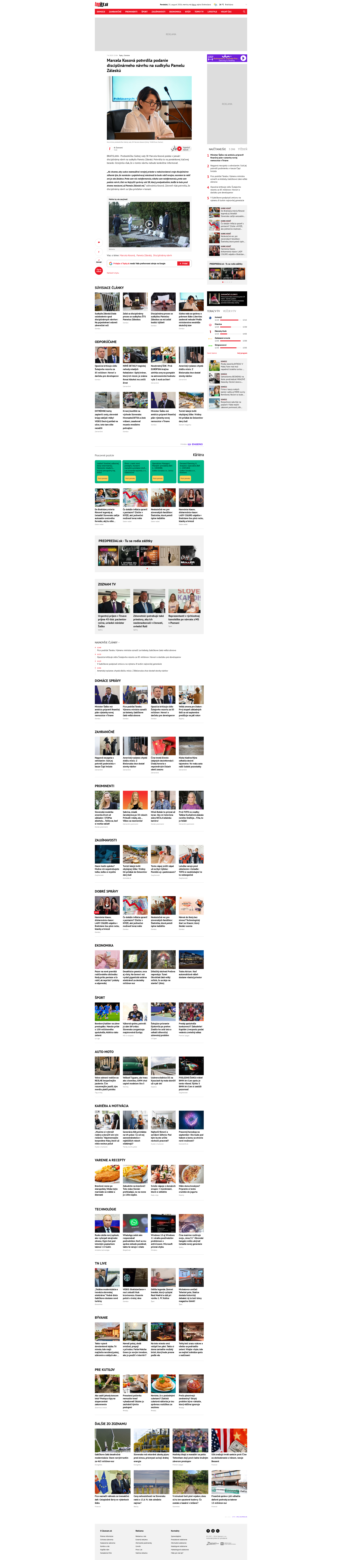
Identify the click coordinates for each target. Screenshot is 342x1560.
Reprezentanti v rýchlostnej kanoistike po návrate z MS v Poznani (184, 619)
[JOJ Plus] (210, 345)
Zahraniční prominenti (130, 824)
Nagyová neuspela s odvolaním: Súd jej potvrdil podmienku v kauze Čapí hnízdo (105, 762)
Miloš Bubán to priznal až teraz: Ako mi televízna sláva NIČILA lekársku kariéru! (163, 816)
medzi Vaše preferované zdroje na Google (139, 263)
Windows (154, 1250)
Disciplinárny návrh (162, 255)
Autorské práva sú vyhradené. (217, 1538)
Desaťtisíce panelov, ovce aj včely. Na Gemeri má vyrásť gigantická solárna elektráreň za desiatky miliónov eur (135, 977)
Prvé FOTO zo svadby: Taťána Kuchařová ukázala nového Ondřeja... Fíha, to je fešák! (191, 816)
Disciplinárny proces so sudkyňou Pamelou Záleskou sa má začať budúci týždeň (162, 318)
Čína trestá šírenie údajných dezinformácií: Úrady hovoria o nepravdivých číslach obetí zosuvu (162, 763)
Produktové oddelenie (179, 1539)
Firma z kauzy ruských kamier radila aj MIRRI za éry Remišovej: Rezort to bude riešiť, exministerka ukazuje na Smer (233, 392)
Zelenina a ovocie (101, 1408)
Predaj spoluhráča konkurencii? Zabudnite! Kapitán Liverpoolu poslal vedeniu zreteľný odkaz (191, 1028)
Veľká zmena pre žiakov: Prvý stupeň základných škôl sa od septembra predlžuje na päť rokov (190, 711)
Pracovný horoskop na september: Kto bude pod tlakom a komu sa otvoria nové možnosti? (191, 1136)
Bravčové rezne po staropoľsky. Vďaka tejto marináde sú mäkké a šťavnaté (106, 1190)
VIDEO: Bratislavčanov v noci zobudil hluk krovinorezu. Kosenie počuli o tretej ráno (134, 1294)
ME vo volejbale (128, 1036)
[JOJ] (210, 325)
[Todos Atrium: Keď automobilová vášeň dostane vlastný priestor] (191, 959)
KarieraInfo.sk (183, 1144)
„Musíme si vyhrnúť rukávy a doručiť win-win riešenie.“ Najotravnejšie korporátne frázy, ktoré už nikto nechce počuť (107, 1137)
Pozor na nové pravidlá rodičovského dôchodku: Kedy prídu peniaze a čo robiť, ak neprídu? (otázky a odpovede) (107, 977)
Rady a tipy (154, 1195)
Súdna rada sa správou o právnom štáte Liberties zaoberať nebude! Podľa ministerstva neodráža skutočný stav (190, 319)
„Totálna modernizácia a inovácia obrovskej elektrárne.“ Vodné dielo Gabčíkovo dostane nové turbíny (106, 1295)
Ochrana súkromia (106, 1539)
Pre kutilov (105, 1369)
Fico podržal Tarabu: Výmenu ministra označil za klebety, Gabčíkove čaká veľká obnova (136, 650)
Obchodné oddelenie (178, 1543)
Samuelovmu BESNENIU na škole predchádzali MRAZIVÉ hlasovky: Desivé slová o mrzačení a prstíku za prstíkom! (233, 379)
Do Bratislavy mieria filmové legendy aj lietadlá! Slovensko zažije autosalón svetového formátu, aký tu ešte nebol (107, 515)
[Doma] (210, 339)
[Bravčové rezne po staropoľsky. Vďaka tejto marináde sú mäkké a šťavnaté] (107, 1174)
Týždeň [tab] (242, 149)
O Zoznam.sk (106, 1530)
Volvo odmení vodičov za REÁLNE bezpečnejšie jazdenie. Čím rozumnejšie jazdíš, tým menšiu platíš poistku (106, 1083)
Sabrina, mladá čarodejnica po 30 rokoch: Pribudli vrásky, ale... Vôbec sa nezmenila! (135, 816)
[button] (179, 148)
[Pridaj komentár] (99, 243)
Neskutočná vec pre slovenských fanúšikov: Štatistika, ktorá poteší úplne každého (162, 514)
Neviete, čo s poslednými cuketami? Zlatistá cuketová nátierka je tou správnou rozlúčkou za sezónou (163, 1401)
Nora (194, 4)
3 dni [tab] (232, 149)
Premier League (184, 1036)
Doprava (154, 1087)
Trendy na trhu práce (130, 1147)
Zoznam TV (107, 584)
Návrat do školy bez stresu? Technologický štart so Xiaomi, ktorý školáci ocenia (189, 922)
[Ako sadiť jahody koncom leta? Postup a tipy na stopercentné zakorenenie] (107, 1383)
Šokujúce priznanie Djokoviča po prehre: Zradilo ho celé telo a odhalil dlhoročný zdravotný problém (161, 1029)
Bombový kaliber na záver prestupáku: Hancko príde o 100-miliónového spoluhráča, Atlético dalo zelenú (107, 1029)
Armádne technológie (102, 1250)
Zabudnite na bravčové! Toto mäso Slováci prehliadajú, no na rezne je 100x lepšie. (134, 1190)
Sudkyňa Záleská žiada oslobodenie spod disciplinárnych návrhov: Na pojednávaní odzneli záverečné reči (106, 319)
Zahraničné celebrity (229, 294)
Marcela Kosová (127, 255)
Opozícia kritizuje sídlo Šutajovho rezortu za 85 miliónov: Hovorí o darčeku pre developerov (139, 657)
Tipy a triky (98, 1093)
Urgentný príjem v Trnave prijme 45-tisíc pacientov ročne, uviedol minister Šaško (112, 621)
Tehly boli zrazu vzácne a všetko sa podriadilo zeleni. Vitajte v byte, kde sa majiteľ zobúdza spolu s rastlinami (191, 1349)
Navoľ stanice (212, 353)
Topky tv (199, 11)
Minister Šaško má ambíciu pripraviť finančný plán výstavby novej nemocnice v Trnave (107, 711)
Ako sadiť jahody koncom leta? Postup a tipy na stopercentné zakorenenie (106, 1400)
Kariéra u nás (104, 1546)
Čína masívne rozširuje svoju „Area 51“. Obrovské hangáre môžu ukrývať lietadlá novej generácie (191, 1239)
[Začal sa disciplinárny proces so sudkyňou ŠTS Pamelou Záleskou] (135, 302)
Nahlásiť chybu (113, 273)
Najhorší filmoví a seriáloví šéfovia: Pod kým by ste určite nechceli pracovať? (161, 1136)
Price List (139, 1550)
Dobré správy (106, 891)
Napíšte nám (104, 1550)
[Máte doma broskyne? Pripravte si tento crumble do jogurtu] (191, 1174)
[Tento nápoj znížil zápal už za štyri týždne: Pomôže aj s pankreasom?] (163, 854)
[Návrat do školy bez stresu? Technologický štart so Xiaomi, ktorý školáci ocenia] (191, 905)
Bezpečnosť (127, 1250)
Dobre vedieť (99, 524)
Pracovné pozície (104, 455)
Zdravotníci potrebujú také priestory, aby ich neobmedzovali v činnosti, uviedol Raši (148, 621)
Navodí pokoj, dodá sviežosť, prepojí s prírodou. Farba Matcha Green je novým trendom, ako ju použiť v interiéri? (135, 1349)
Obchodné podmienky (144, 1543)
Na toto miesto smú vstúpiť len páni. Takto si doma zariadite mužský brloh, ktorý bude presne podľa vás (162, 1349)
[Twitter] (217, 1531)
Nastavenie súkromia (107, 1543)
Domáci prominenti (101, 827)
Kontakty (175, 1530)
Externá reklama (141, 1539)
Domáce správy (108, 680)
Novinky (126, 1087)
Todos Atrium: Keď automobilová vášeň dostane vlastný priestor (190, 974)
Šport (144, 11)
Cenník (138, 1546)
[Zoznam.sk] (213, 1544)
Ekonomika (175, 11)
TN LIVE (101, 1263)
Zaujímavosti (158, 11)
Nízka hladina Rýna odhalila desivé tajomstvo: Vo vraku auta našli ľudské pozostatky (190, 762)
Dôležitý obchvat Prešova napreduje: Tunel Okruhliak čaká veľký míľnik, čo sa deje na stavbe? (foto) (163, 977)
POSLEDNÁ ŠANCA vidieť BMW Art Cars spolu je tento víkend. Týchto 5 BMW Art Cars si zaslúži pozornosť (191, 1083)
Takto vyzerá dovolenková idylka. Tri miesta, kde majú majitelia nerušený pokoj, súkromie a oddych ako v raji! (107, 1349)
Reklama (139, 1530)
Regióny (181, 719)
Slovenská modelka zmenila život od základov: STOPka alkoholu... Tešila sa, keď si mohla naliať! (106, 818)
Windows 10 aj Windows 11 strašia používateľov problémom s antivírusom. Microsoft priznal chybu (163, 1241)
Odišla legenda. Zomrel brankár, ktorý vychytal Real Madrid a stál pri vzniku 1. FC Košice (162, 1294)
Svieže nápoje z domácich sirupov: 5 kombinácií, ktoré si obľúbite (163, 1189)
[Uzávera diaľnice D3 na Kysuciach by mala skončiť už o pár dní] (163, 1066)
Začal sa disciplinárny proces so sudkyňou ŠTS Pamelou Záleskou (134, 316)
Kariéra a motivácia (112, 1106)
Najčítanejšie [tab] (217, 149)
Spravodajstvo (176, 1536)
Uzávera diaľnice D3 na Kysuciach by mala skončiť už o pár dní (163, 1080)
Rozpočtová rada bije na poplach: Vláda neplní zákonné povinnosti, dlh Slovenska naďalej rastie (231, 405)
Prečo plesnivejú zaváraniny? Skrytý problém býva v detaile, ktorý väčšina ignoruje (190, 1400)
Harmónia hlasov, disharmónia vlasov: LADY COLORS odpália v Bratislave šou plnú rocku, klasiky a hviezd (191, 515)
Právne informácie (106, 1536)
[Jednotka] (210, 332)
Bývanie (101, 1317)
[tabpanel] (227, 177)
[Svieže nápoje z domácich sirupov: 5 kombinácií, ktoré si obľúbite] (163, 1174)
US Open (154, 1038)
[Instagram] (213, 1531)
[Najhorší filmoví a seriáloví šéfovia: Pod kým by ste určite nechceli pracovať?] (163, 1120)
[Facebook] (208, 1531)
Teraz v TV (213, 311)
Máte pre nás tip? (177, 1553)
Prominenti (131, 11)
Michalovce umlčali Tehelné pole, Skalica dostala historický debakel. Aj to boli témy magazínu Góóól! (190, 1295)
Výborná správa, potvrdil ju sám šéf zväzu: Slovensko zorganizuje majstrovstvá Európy (134, 1028)
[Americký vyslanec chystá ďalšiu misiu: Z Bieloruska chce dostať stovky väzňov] (135, 746)
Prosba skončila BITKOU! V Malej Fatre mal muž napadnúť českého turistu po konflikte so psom (233, 367)
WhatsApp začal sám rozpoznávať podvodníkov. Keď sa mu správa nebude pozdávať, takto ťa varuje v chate (134, 1241)
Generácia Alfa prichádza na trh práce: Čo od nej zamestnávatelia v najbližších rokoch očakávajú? (134, 1137)
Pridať (184, 263)
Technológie (105, 1209)
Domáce (101, 11)
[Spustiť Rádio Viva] (227, 56)
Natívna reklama (141, 1553)
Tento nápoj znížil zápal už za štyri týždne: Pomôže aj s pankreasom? (163, 869)
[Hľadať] (244, 11)
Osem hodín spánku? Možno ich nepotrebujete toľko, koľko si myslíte (107, 869)
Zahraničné (115, 11)
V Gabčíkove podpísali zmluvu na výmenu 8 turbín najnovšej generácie (129, 664)
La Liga (97, 1038)
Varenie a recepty (110, 1160)
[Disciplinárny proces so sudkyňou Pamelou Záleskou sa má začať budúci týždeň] (163, 302)
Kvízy (188, 11)
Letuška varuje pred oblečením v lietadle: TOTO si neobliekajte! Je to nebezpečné (190, 870)
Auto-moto (104, 1051)
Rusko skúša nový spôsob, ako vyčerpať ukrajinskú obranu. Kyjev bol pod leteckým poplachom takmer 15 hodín (107, 1241)
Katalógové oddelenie (179, 1546)
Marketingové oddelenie (180, 1550)
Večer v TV (229, 311)
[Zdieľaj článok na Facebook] (99, 252)
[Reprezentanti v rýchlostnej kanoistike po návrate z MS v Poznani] (184, 601)
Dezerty (181, 1195)
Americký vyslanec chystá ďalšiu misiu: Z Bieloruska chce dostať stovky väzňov (132, 670)
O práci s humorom (101, 1147)
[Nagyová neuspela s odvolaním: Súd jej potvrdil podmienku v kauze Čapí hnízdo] (107, 746)
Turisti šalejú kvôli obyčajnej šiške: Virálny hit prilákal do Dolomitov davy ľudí (135, 870)
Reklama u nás (141, 1536)
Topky (121, 55)
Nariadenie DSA (106, 1553)
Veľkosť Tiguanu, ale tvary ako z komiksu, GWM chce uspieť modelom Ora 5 (135, 1080)
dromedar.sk (127, 878)
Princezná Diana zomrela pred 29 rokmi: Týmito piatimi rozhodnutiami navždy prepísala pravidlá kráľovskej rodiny (233, 300)
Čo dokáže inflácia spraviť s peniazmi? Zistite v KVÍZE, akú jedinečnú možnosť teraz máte (135, 514)
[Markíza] (210, 318)
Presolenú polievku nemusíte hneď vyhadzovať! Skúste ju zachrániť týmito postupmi (133, 1401)
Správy (100, 630)
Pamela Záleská (144, 255)
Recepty (125, 1410)
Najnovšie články (106, 642)
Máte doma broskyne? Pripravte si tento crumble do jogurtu (189, 1189)
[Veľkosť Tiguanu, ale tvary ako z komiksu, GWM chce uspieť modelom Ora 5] (135, 1066)
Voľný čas (226, 11)
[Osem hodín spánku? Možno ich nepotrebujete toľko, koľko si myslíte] (107, 854)
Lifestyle (212, 11)
